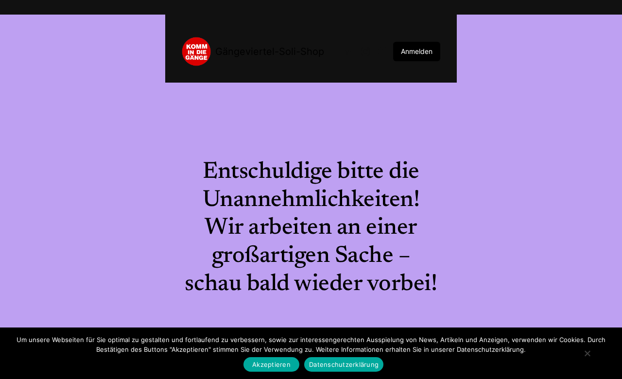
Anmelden (416, 51)
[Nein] (587, 353)
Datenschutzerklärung (344, 364)
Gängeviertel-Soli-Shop (269, 51)
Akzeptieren (271, 364)
